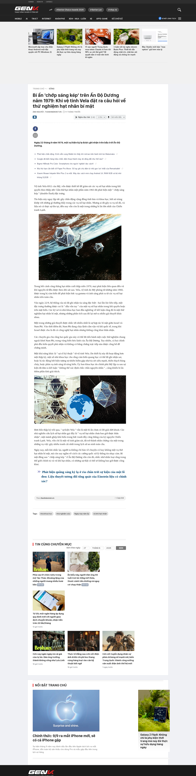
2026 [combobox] (108, 548)
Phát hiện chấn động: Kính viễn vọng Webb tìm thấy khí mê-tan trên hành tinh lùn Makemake (76, 154)
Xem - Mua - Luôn (77, 18)
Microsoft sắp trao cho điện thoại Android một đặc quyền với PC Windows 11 (40, 49)
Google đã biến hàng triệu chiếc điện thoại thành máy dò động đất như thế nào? (70, 159)
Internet (46, 18)
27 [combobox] (85, 548)
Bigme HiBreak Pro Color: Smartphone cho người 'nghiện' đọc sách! (65, 164)
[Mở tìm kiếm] (179, 9)
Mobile (18, 18)
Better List (97, 9)
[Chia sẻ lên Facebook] (35, 128)
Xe (91, 18)
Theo (80, 498)
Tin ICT (35, 18)
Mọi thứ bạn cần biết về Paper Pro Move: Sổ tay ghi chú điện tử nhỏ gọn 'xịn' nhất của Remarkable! (79, 169)
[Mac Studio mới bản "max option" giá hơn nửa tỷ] (155, 37)
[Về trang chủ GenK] (27, 9)
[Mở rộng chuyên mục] (179, 18)
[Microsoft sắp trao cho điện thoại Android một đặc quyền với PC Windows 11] (41, 37)
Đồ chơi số (117, 18)
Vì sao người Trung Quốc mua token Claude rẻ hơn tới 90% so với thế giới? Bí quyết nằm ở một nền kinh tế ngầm (98, 52)
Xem (121, 548)
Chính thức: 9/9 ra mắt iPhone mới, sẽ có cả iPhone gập (64, 737)
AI (27, 18)
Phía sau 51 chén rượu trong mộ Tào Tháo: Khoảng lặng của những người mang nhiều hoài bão (48, 580)
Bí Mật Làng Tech (169, 19)
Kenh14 (40, 2)
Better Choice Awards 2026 (71, 9)
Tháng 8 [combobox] (96, 548)
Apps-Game (102, 18)
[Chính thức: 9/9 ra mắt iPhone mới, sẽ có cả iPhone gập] (66, 710)
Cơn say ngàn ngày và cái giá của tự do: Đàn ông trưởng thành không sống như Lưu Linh (49, 657)
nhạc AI (113, 9)
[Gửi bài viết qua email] (35, 118)
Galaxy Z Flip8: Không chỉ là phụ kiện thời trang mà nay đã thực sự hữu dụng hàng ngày (154, 741)
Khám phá (60, 18)
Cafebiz (49, 2)
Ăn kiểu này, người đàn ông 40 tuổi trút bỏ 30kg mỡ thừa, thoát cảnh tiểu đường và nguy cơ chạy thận (83, 580)
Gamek (31, 2)
